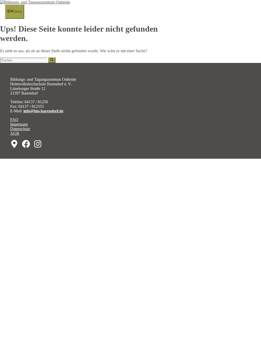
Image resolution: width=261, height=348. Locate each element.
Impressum (19, 124)
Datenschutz (20, 129)
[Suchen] (52, 60)
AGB (14, 133)
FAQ (14, 119)
